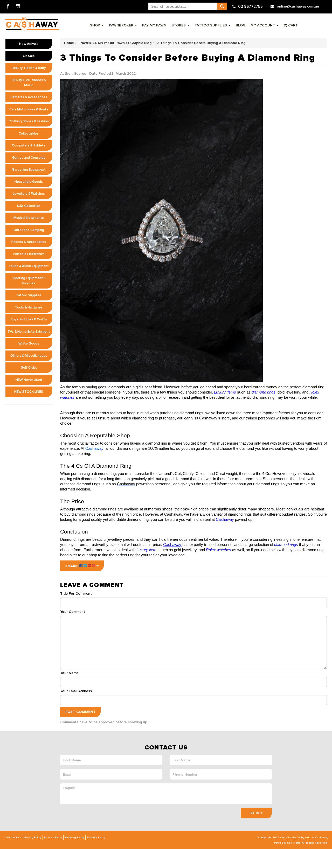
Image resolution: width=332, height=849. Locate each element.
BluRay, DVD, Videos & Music (29, 82)
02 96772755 (250, 6)
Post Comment (80, 712)
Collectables (29, 133)
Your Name (69, 673)
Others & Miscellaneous (28, 356)
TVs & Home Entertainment (29, 331)
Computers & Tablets (28, 145)
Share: (72, 566)
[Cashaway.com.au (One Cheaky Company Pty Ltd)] (32, 24)
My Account (263, 25)
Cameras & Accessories (28, 97)
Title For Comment (76, 593)
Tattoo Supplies (211, 25)
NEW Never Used (29, 380)
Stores (179, 25)
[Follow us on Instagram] (18, 7)
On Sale (29, 56)
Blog (240, 25)
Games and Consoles (28, 158)
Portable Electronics (29, 254)
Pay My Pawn (154, 25)
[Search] (222, 6)
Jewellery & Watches (29, 194)
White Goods (28, 343)
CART (292, 25)
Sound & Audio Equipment (29, 266)
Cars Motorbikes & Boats (28, 109)
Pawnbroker (121, 25)
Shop (95, 25)
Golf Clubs (28, 368)
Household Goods (29, 182)
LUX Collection (28, 206)
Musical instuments (28, 218)
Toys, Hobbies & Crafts (29, 319)
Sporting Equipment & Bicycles (29, 280)
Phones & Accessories (28, 242)
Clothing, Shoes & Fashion (29, 121)
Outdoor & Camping (28, 230)
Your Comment (72, 611)
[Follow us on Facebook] (7, 7)
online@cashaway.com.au (298, 6)
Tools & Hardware (28, 307)
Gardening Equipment (29, 169)
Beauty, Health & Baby (29, 68)
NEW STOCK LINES (28, 392)
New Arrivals (28, 44)
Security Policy (96, 837)
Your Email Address (76, 691)
